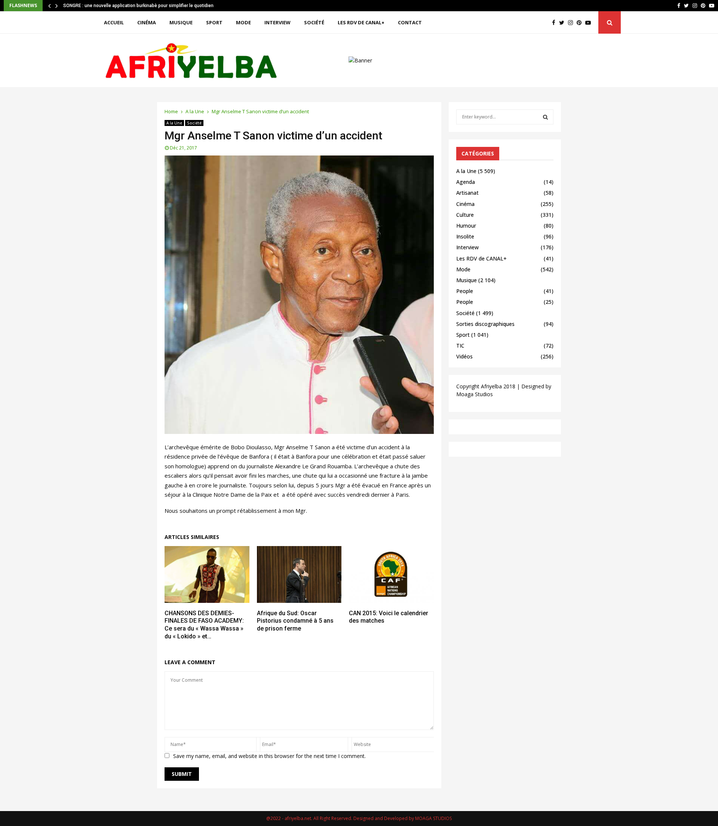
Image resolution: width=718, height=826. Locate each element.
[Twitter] (563, 22)
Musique (181, 22)
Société (314, 22)
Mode (243, 22)
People (464, 291)
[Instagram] (572, 22)
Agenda (465, 181)
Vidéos (464, 356)
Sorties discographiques (485, 323)
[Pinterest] (581, 22)
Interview (277, 22)
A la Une (174, 123)
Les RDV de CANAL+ (361, 22)
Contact (410, 22)
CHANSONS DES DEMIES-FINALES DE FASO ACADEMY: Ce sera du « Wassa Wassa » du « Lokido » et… (204, 625)
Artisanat (467, 192)
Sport (214, 22)
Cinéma (146, 22)
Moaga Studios (474, 394)
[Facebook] (555, 22)
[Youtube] (590, 22)
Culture (465, 214)
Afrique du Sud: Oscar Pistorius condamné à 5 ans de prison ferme (295, 621)
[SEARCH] (545, 117)
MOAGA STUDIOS (433, 818)
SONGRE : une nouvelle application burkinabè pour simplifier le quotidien (138, 5)
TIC (460, 345)
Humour (466, 225)
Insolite (465, 236)
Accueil (114, 22)
